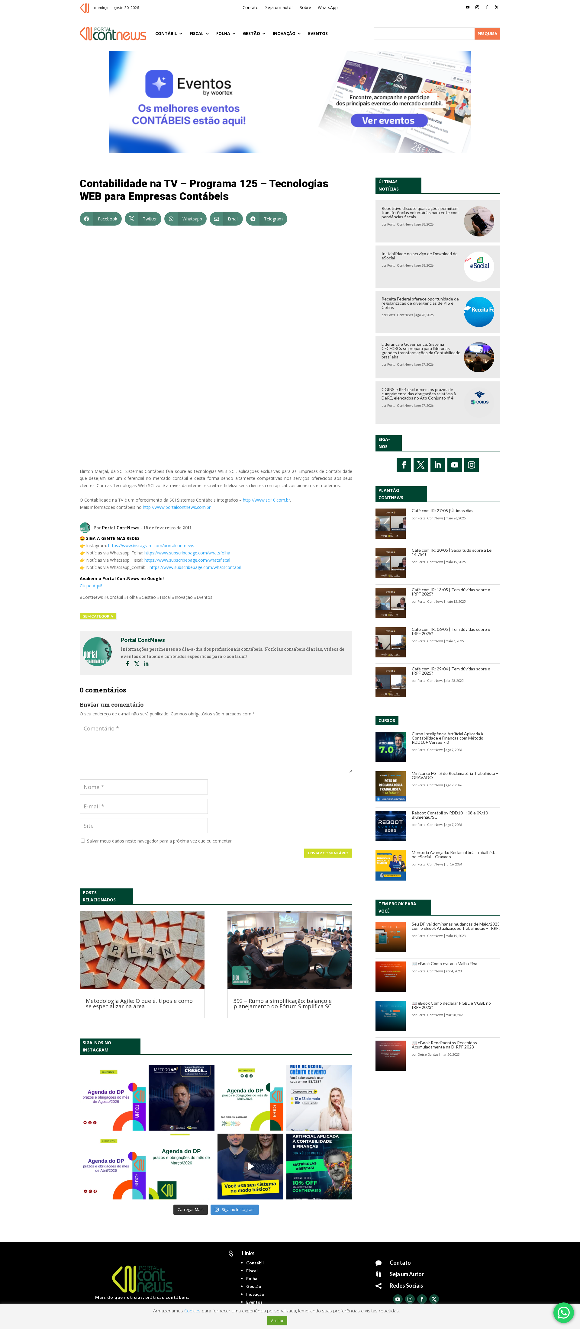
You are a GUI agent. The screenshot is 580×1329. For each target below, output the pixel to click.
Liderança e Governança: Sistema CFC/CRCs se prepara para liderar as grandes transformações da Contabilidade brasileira (421, 350)
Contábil (166, 33)
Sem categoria (98, 616)
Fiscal (197, 33)
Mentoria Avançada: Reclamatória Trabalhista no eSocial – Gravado (454, 854)
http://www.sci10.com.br (266, 500)
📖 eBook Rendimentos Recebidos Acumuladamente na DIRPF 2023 (444, 1044)
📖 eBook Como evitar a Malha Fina (444, 963)
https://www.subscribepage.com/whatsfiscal (187, 560)
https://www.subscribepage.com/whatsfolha (187, 553)
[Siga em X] (496, 7)
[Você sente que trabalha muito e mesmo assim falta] (250, 1166)
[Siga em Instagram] (477, 7)
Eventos (318, 33)
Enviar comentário (328, 853)
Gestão (251, 33)
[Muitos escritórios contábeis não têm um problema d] (181, 1098)
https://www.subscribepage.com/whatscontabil (195, 567)
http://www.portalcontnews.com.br (177, 507)
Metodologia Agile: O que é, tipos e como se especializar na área (139, 1003)
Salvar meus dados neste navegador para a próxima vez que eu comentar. (160, 841)
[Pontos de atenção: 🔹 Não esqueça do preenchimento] (113, 1098)
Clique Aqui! (91, 586)
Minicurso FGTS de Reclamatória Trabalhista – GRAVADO (455, 775)
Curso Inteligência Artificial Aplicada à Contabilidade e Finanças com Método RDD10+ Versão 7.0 (447, 738)
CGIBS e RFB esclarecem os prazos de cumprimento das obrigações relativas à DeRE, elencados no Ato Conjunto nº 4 (419, 393)
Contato (251, 7)
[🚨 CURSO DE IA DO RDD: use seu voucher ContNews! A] (319, 1166)
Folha (223, 33)
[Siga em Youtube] (467, 7)
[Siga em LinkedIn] (437, 465)
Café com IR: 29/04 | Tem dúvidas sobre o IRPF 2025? (451, 671)
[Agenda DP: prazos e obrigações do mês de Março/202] (181, 1166)
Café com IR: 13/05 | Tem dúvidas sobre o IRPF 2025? (451, 591)
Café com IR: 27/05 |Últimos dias (442, 510)
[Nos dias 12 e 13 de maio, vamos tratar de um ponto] (319, 1098)
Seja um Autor (407, 1274)
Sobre (305, 7)
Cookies (192, 1311)
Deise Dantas (428, 1054)
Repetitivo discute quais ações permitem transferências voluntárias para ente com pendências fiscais (420, 212)
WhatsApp (328, 7)
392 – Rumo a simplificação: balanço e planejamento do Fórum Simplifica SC (283, 1003)
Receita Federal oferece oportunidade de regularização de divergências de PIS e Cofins (420, 303)
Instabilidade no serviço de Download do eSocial (420, 255)
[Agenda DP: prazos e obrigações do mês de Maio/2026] (250, 1098)
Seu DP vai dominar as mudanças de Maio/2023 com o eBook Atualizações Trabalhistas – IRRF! (456, 926)
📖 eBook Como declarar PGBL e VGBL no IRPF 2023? (451, 1005)
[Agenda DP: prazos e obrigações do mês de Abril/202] (113, 1166)
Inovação (284, 33)
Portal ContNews (120, 528)
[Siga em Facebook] (487, 7)
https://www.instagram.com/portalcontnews (151, 545)
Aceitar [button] (277, 1320)
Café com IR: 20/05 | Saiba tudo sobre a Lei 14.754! (452, 552)
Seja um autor (279, 7)
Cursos (387, 720)
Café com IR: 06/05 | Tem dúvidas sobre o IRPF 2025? (451, 631)
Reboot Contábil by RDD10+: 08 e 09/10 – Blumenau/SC (451, 815)
